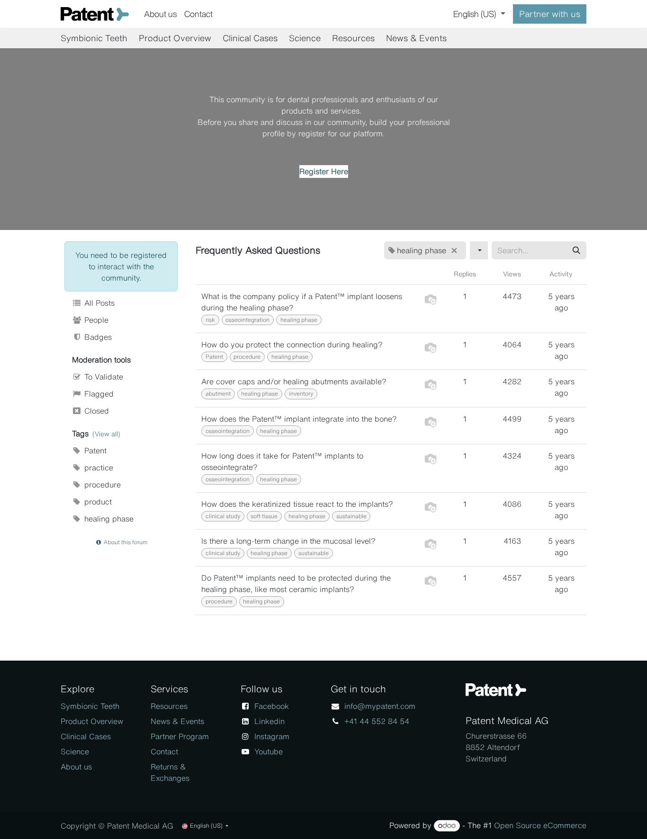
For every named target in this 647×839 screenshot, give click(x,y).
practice (97, 467)
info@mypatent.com (379, 706)
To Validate (102, 376)
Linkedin (269, 721)
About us (76, 766)
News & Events (177, 721)
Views (512, 274)
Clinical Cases (86, 736)
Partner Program (180, 736)
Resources (169, 706)
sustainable (351, 516)
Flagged (98, 393)
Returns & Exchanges (170, 772)
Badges (97, 337)
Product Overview (92, 721)
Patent (94, 450)
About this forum (124, 542)
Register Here (323, 171)
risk (210, 320)
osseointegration (247, 320)
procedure (101, 484)
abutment (218, 393)
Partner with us (549, 14)
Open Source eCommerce (540, 825)
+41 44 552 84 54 (376, 721)
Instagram (271, 736)
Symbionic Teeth (90, 706)
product (97, 501)
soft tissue (264, 516)
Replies (465, 274)
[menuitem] (160, 14)
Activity (561, 274)
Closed (95, 410)
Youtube (268, 751)
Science (75, 751)
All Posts (98, 303)
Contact (164, 751)
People (95, 320)
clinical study (223, 516)
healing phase (108, 518)
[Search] (576, 250)
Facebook (271, 706)
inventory (301, 393)
